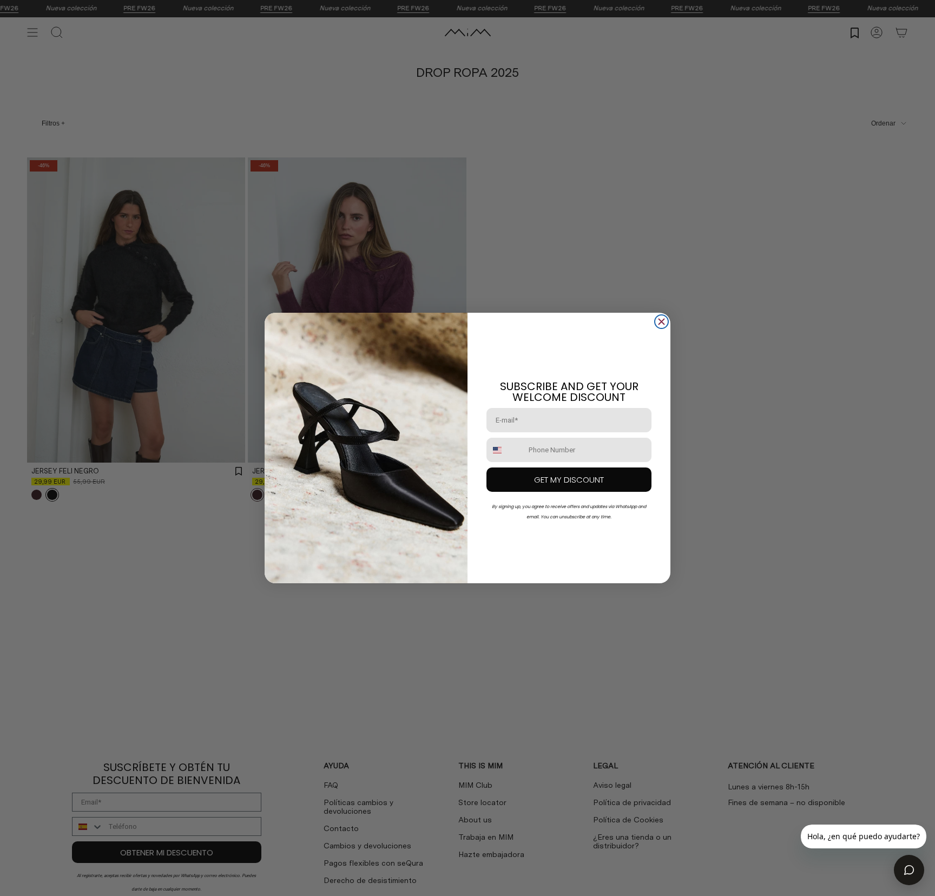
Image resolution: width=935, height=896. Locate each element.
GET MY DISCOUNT (569, 479)
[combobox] (505, 450)
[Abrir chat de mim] (909, 870)
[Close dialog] (661, 321)
